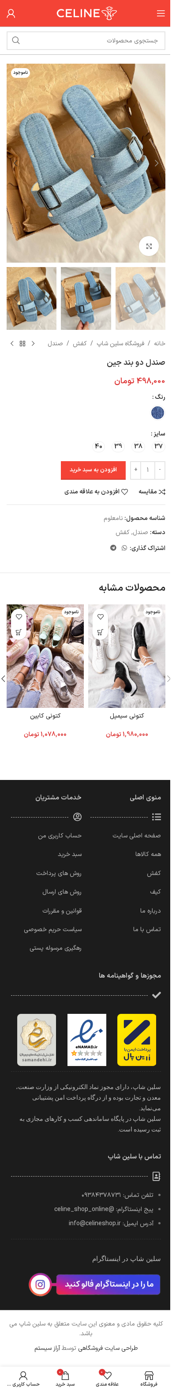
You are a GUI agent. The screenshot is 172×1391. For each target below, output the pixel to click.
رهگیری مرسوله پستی (56, 948)
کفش (80, 343)
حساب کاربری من (60, 836)
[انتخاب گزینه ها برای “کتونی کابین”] (18, 632)
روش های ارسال (62, 892)
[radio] (157, 412)
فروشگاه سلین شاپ (120, 343)
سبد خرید (70, 854)
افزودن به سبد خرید (93, 470)
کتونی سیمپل (127, 716)
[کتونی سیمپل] (126, 655)
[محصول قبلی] (33, 344)
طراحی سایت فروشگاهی (108, 1348)
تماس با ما (147, 929)
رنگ (160, 397)
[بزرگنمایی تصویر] (149, 246)
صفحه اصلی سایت (136, 836)
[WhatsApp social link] (124, 548)
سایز (159, 434)
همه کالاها (148, 854)
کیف (155, 892)
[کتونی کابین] (45, 655)
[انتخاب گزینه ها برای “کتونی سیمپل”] (100, 632)
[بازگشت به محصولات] (22, 344)
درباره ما (150, 911)
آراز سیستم (47, 1348)
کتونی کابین (45, 716)
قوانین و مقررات (62, 911)
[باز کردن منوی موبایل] (161, 13)
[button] (156, 163)
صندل (55, 343)
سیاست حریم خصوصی (53, 929)
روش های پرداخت (59, 873)
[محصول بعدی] (12, 344)
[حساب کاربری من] (11, 13)
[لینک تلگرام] (113, 548)
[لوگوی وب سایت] (86, 13)
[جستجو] (16, 40)
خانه (159, 343)
